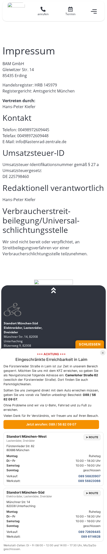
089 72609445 (89, 532)
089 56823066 (89, 481)
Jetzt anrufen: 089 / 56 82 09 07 (51, 424)
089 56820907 (89, 476)
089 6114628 (91, 536)
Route (92, 437)
